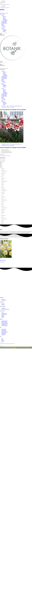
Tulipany (3, 15)
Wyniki (1, 64)
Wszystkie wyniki (2, 65)
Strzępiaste (4, 19)
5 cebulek (15, 266)
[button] (1, 233)
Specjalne (4, 18)
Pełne (4, 17)
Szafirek (4, 82)
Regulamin (4, 29)
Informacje (3, 28)
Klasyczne (4, 16)
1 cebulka (15, 263)
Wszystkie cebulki (4, 21)
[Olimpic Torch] (11, 142)
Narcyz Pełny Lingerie (3, 260)
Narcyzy (3, 79)
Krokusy (3, 80)
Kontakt (4, 31)
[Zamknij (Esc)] (2, 345)
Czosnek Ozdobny (4, 23)
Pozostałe (3, 81)
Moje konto (4, 30)
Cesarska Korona (4, 22)
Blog (2, 27)
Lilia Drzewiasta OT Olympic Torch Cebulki (8, 145)
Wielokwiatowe (5, 20)
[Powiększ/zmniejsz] (0, 345)
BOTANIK (2, 9)
